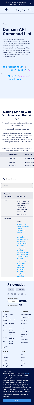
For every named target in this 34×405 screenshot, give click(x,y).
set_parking (21, 241)
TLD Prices (12, 319)
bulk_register (21, 230)
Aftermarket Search (26, 314)
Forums (5, 360)
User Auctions (24, 329)
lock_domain (21, 269)
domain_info (21, 237)
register (24, 224)
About (22, 354)
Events (22, 360)
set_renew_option (22, 261)
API (4, 341)
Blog (4, 354)
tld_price (20, 265)
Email (10, 328)
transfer (19, 228)
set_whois (20, 239)
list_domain (20, 267)
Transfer (11, 314)
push (27, 226)
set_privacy (20, 263)
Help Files (5, 357)
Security (5, 337)
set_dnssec (20, 272)
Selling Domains (7, 366)
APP (22, 366)
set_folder (24, 256)
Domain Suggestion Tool (12, 332)
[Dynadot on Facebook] (8, 294)
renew (24, 226)
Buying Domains (7, 363)
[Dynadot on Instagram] (12, 294)
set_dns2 (20, 250)
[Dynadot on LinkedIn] (15, 294)
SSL (4, 331)
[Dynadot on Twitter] (19, 294)
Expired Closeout (25, 339)
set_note (20, 259)
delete (19, 226)
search (19, 224)
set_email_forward (23, 252)
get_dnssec (20, 274)
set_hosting (20, 248)
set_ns (26, 239)
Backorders (23, 323)
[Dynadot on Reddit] (26, 294)
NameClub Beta (24, 342)
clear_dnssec (21, 276)
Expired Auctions (25, 326)
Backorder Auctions (26, 332)
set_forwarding (22, 243)
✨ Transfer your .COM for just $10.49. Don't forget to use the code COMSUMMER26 (16, 4)
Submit (23, 301)
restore (19, 233)
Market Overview (25, 317)
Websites (5, 328)
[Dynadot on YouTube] (22, 294)
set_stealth (20, 246)
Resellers (11, 323)
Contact (23, 357)
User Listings (24, 320)
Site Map (23, 363)
